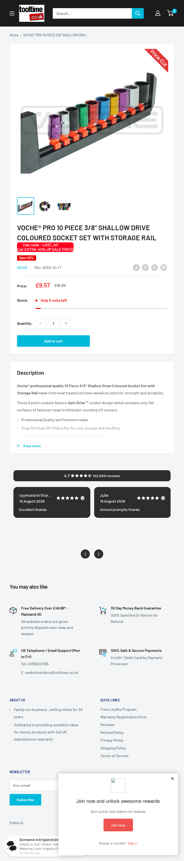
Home (14, 35)
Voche (22, 268)
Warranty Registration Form (123, 717)
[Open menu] (12, 13)
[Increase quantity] (66, 323)
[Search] (138, 13)
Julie (104, 495)
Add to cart (53, 341)
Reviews (107, 724)
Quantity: (25, 323)
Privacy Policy (111, 740)
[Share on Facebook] (136, 267)
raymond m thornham (35, 495)
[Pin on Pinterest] (145, 267)
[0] (170, 13)
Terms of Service (114, 755)
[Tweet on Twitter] (154, 267)
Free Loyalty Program (118, 709)
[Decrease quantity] (41, 323)
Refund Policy (112, 732)
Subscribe (25, 799)
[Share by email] (163, 267)
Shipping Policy (113, 748)
